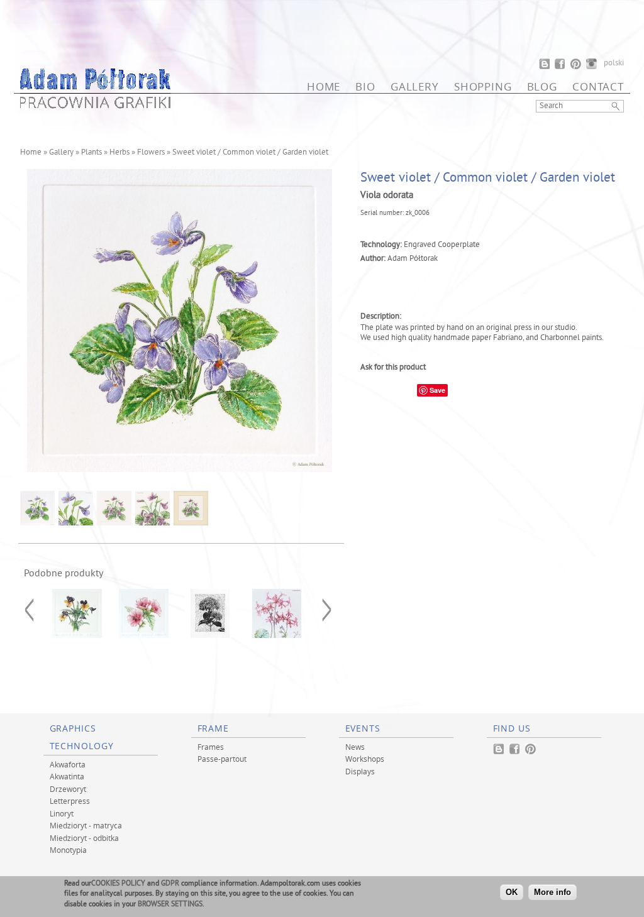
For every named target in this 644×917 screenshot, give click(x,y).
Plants (91, 153)
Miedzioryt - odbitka (84, 838)
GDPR (170, 884)
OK (512, 892)
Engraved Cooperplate (442, 245)
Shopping (483, 86)
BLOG (542, 86)
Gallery (415, 86)
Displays (360, 771)
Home (323, 86)
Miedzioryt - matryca (86, 825)
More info (552, 892)
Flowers (151, 153)
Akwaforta (68, 764)
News (355, 747)
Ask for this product (393, 368)
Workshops (364, 759)
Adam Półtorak (412, 259)
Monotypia (68, 850)
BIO (365, 86)
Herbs (119, 153)
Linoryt (62, 813)
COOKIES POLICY (118, 884)
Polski (614, 63)
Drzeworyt (68, 789)
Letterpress (70, 801)
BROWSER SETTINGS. (171, 904)
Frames (210, 747)
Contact (598, 86)
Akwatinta (67, 776)
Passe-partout (222, 759)
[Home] (95, 105)
